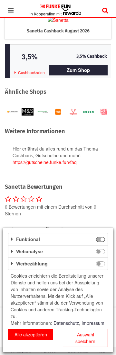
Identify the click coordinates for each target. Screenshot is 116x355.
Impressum (93, 323)
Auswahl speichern (85, 337)
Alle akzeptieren (31, 334)
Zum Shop (78, 70)
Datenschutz (66, 323)
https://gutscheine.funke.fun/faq (45, 162)
